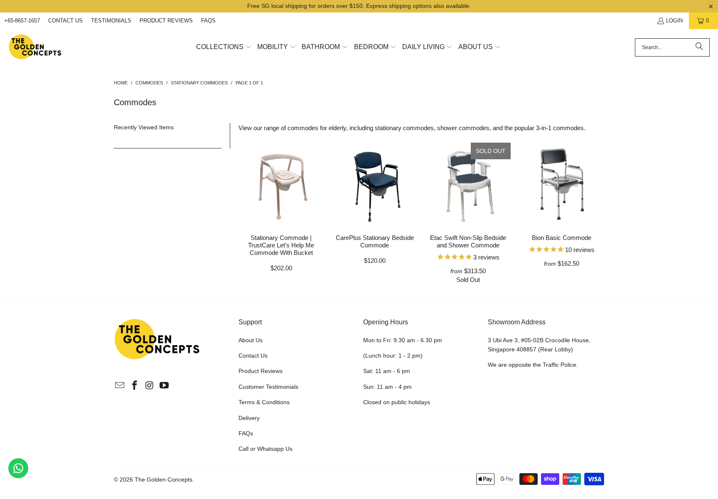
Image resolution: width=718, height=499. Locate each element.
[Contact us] (18, 468)
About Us (251, 340)
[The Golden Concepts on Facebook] (135, 385)
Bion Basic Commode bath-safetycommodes (561, 184)
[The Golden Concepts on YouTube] (164, 385)
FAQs (208, 20)
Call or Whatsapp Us (266, 448)
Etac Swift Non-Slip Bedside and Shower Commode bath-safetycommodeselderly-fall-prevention (468, 184)
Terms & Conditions (264, 402)
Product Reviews (166, 20)
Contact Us (65, 20)
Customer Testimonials (268, 386)
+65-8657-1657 (22, 20)
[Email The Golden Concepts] (120, 385)
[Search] (699, 47)
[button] (224, 47)
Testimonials (111, 20)
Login (674, 20)
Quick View (281, 202)
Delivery (249, 418)
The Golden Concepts (163, 479)
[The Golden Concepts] (35, 47)
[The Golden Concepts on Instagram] (149, 385)
